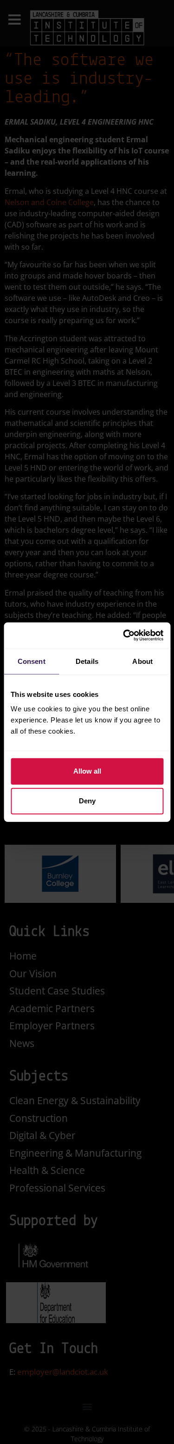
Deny (87, 801)
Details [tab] (87, 661)
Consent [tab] (31, 661)
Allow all (87, 771)
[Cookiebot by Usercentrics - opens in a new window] (123, 635)
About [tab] (142, 661)
